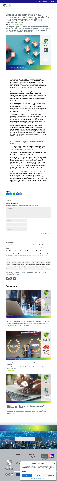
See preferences (50, 475)
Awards (32, 262)
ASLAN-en (27, 262)
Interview (24, 266)
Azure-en (42, 262)
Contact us (46, 1)
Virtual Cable (14, 79)
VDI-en (21, 24)
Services (26, 268)
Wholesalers (48, 268)
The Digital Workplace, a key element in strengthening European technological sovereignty (27, 253)
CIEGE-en (48, 262)
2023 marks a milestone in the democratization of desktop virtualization (25, 407)
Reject (38, 475)
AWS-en (37, 262)
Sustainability (32, 268)
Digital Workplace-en (14, 24)
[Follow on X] (10, 278)
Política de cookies (35, 478)
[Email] (20, 194)
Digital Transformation (30, 264)
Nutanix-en (30, 266)
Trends (38, 268)
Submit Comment (44, 233)
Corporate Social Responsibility (18, 264)
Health (19, 266)
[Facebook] (17, 194)
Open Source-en (37, 266)
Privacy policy (41, 478)
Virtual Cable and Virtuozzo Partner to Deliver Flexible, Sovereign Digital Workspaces (25, 250)
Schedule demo (38, 1)
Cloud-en (8, 264)
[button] (54, 463)
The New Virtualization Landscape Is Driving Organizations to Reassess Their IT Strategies (27, 244)
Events (7, 266)
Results (16, 268)
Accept (27, 475)
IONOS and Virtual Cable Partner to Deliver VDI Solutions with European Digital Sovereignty (27, 255)
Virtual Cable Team (11, 22)
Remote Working (9, 268)
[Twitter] (10, 194)
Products (18, 456)
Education (48, 264)
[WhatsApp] (14, 194)
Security (21, 268)
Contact (17, 457)
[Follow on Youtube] (14, 278)
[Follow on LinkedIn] (7, 278)
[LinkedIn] (7, 194)
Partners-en (44, 266)
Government (13, 266)
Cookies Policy (32, 457)
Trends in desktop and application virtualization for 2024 (28, 321)
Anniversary (14, 262)
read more (10, 327)
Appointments (21, 262)
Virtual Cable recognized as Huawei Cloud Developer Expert (26, 363)
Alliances (8, 262)
